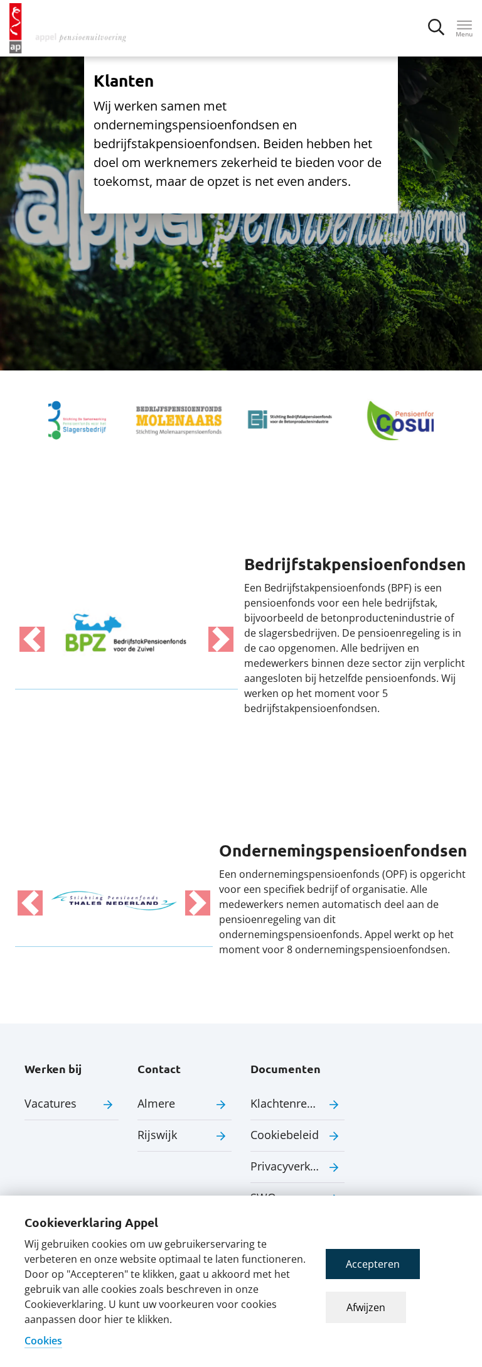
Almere (156, 1103)
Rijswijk (157, 1134)
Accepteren (373, 1264)
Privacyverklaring (295, 1166)
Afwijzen (365, 1307)
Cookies (43, 1341)
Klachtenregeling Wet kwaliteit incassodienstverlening (297, 1103)
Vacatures (50, 1103)
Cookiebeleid (284, 1134)
